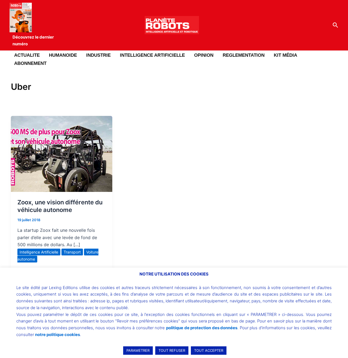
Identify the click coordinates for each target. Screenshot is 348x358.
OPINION (203, 55)
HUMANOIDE (63, 55)
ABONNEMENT (30, 63)
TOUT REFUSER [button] (172, 350)
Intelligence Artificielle (39, 252)
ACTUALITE (27, 55)
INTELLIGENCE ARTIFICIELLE (152, 55)
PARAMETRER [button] (138, 350)
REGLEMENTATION (244, 55)
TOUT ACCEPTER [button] (208, 350)
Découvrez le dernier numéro (33, 40)
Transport (72, 252)
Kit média (285, 55)
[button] (335, 25)
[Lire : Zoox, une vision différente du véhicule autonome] (61, 153)
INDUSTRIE (98, 55)
